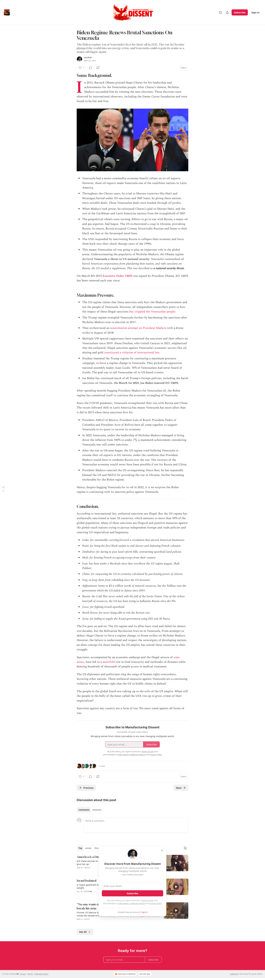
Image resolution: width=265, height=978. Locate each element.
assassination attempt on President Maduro (138, 328)
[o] (176, 863)
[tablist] (90, 810)
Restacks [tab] (96, 809)
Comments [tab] (84, 809)
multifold (109, 662)
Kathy (87, 868)
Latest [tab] (88, 848)
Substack (234, 974)
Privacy (23, 974)
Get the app (144, 974)
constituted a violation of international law (131, 352)
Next (179, 787)
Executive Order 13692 (117, 276)
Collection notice (41, 974)
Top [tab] (80, 848)
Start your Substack (126, 974)
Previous (88, 787)
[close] (161, 850)
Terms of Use (147, 900)
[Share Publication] (227, 12)
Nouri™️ (88, 58)
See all (83, 931)
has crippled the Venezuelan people (152, 311)
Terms (30, 974)
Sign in (255, 12)
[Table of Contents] (3, 489)
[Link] (72, 75)
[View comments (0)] (90, 68)
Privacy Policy (156, 903)
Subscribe (239, 12)
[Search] (220, 12)
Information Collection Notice (131, 903)
